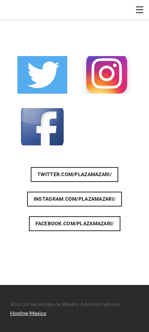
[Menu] (140, 9)
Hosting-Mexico (28, 313)
